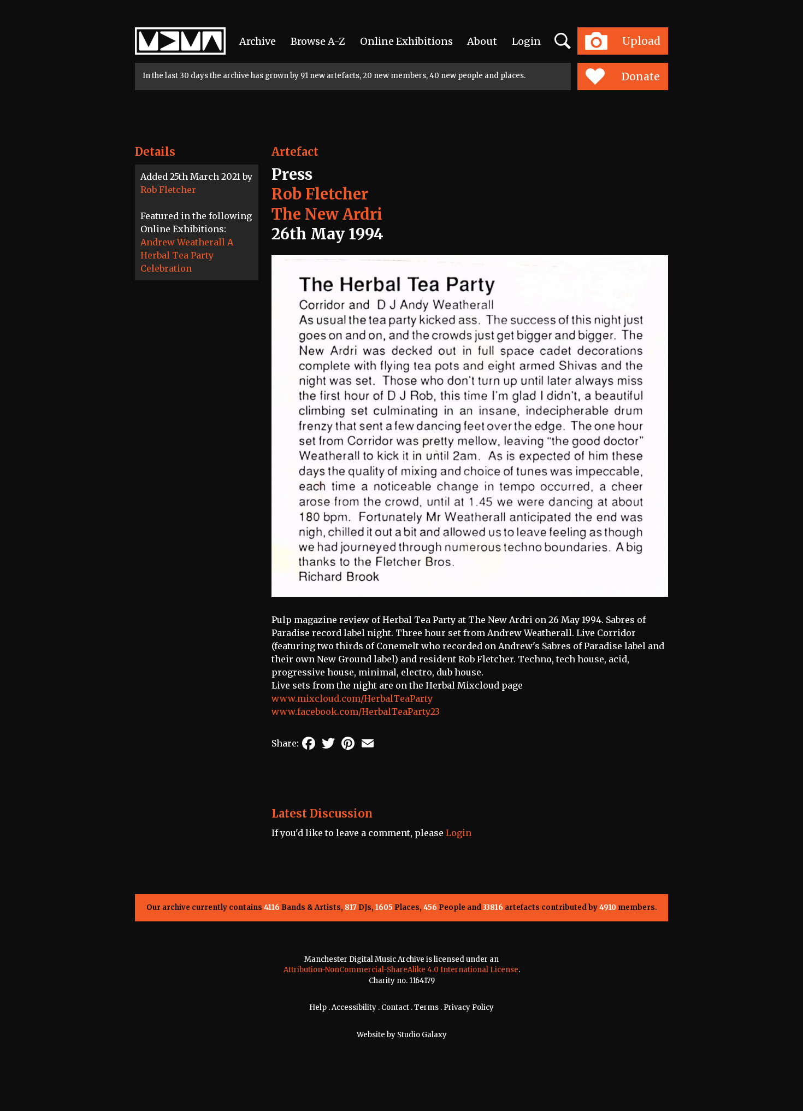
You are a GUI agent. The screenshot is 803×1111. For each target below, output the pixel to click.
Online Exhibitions (406, 41)
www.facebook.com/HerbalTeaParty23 (355, 711)
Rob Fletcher (168, 189)
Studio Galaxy (422, 1034)
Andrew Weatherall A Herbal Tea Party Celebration (186, 255)
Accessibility (354, 1007)
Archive (257, 41)
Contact (395, 1007)
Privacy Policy (469, 1007)
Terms (426, 1007)
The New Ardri (326, 214)
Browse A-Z (318, 41)
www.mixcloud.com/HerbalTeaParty (352, 698)
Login (526, 41)
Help (318, 1007)
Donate (641, 76)
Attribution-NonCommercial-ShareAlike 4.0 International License (401, 969)
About (482, 41)
